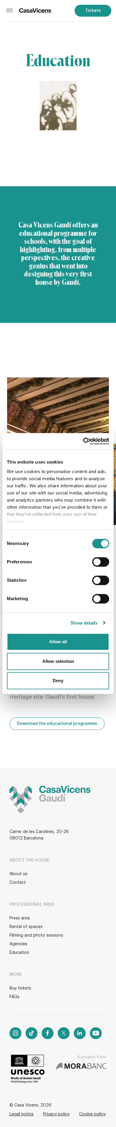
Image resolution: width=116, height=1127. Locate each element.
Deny (58, 680)
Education (19, 953)
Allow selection (58, 661)
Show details (84, 622)
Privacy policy (56, 1114)
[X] (64, 1033)
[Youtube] (96, 1033)
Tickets (93, 11)
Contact (18, 883)
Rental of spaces (26, 927)
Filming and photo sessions (36, 935)
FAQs (14, 997)
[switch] (100, 562)
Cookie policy (92, 1114)
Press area (20, 918)
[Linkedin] (80, 1033)
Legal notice (22, 1114)
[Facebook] (48, 1033)
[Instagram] (15, 1033)
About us (18, 874)
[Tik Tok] (31, 1033)
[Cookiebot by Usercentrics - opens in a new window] (83, 441)
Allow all (58, 641)
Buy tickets (20, 988)
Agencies (18, 944)
